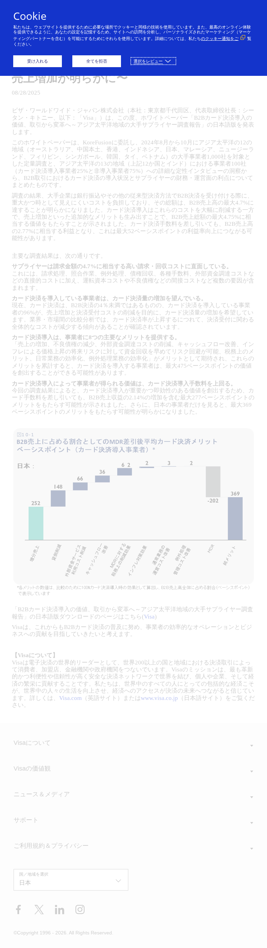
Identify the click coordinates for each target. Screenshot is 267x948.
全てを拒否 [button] (96, 61)
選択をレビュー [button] (148, 61)
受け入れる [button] (37, 61)
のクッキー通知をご (219, 38)
